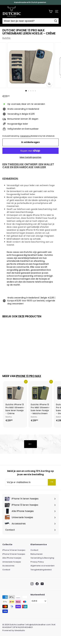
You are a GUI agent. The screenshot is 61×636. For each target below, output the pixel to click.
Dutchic (6, 38)
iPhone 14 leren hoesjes (13, 550)
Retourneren (36, 554)
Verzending (25, 136)
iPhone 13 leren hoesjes (13, 554)
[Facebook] (37, 583)
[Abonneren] (52, 482)
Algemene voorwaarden (42, 565)
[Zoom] (49, 84)
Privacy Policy (37, 561)
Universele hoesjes (11, 561)
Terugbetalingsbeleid (40, 569)
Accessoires (8, 565)
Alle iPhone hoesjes (11, 558)
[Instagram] (31, 583)
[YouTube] (42, 583)
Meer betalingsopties (30, 157)
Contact (6, 569)
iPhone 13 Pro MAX (28, 376)
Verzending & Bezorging (42, 558)
